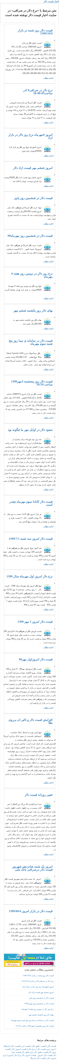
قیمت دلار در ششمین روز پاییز (33, 198)
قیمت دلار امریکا (38, 1057)
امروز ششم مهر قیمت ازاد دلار (33, 167)
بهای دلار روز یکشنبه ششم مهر (33, 310)
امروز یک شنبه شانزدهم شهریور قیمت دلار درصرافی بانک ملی (32, 868)
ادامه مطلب (48, 78)
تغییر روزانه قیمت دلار (39, 794)
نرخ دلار (31, 1048)
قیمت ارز (26, 1045)
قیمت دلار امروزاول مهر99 (36, 659)
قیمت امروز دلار (19, 1048)
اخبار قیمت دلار (51, 1)
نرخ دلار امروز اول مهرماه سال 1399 (30, 576)
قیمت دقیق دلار (39, 1045)
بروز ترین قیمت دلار (46, 1048)
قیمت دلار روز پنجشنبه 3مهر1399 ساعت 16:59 (32, 383)
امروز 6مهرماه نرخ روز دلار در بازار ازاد (30, 136)
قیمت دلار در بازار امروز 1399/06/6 (31, 911)
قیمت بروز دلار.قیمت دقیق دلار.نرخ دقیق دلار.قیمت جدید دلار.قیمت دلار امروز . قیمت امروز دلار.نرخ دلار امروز (30, 1051)
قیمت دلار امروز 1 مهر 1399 (35, 621)
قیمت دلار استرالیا (12, 1045)
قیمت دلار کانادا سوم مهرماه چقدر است (31, 503)
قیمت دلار (51, 1045)
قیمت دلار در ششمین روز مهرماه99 (30, 235)
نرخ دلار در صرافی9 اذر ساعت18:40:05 (38, 91)
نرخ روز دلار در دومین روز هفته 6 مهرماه (32, 275)
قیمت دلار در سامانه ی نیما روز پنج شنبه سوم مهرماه (31, 342)
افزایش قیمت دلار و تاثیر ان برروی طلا (30, 721)
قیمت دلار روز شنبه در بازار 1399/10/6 (35, 32)
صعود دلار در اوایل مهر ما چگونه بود (30, 429)
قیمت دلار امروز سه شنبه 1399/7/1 (31, 538)
